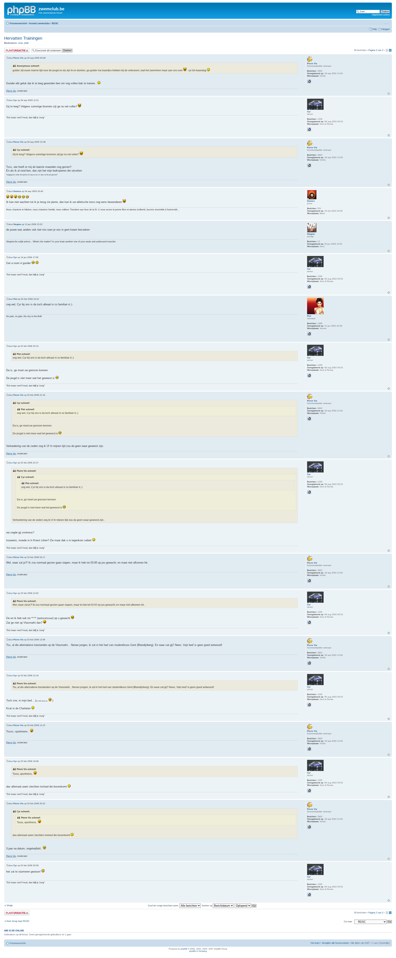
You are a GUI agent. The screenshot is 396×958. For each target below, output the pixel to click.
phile (26, 43)
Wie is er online (14, 930)
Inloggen (385, 29)
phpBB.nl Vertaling (198, 951)
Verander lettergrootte (387, 22)
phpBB (184, 949)
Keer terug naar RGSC (18, 921)
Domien (17, 191)
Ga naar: (348, 921)
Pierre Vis (18, 58)
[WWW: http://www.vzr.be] (309, 129)
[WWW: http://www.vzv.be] (309, 334)
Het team (315, 943)
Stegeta (17, 224)
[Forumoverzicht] (22, 10)
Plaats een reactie (13, 49)
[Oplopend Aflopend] (246, 905)
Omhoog (389, 93)
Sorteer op (207, 905)
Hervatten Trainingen (23, 38)
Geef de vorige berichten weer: (163, 905)
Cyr (15, 100)
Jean (20, 43)
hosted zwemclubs (39, 23)
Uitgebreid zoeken (381, 14)
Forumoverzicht (18, 23)
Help (374, 29)
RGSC (55, 23)
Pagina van (375, 50)
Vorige (10, 905)
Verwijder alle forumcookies (335, 943)
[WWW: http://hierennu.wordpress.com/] (309, 81)
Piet (15, 299)
